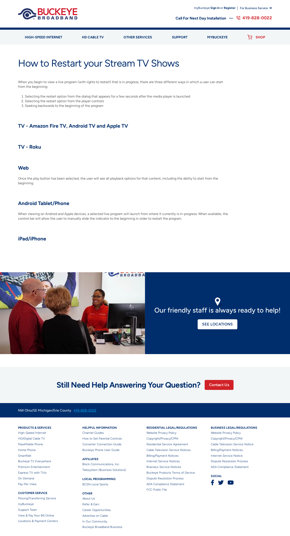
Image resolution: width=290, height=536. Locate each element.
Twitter (221, 482)
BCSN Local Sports (95, 484)
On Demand (26, 478)
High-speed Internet (43, 37)
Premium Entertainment (34, 467)
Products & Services (34, 428)
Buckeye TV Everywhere (34, 461)
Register (229, 8)
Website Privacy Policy (161, 433)
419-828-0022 (257, 17)
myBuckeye (26, 504)
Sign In (215, 8)
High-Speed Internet (32, 433)
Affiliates (90, 459)
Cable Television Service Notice (232, 444)
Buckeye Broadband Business (102, 527)
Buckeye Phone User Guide (101, 450)
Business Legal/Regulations (234, 428)
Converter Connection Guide (101, 444)
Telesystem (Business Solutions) (104, 470)
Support (179, 37)
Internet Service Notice (227, 456)
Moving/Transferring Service (37, 498)
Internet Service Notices (163, 461)
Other (87, 493)
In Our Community (94, 521)
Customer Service (32, 493)
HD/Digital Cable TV (31, 438)
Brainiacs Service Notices (163, 467)
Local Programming (98, 479)
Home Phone (27, 450)
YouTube (231, 482)
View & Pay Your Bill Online (36, 515)
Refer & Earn (90, 504)
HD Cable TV (93, 37)
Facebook (212, 482)
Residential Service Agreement (167, 444)
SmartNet (24, 456)
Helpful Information (99, 428)
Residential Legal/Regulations (171, 428)
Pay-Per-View (27, 484)
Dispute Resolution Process (165, 478)
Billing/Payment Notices (162, 456)
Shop (260, 37)
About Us (88, 498)
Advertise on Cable (95, 516)
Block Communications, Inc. (101, 464)
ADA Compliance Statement (165, 484)
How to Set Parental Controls (102, 438)
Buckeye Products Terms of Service (170, 473)
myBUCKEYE (217, 37)
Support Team (27, 510)
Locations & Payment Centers (38, 521)
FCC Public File (156, 489)
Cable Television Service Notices (168, 450)
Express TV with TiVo (32, 473)
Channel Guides (93, 433)
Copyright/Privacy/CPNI (162, 438)
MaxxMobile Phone (30, 444)
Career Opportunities (96, 510)
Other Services (138, 37)
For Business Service (254, 8)
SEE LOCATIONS (217, 324)
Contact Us (219, 384)
